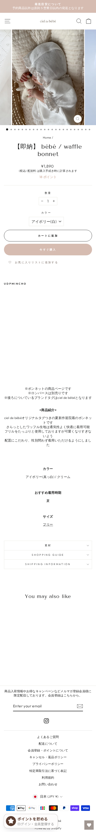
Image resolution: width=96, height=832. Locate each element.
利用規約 (48, 777)
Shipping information (48, 564)
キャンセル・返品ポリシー (48, 757)
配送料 (31, 170)
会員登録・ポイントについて (48, 750)
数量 (48, 193)
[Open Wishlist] (89, 825)
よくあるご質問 (48, 737)
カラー (46, 212)
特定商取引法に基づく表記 (48, 771)
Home (47, 137)
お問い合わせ (48, 784)
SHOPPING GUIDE (48, 554)
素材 (48, 545)
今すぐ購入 (48, 249)
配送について (48, 743)
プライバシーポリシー (47, 764)
